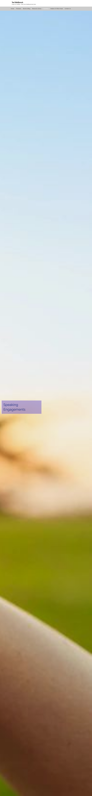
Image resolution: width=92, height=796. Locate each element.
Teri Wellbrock (17, 2)
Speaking (45, 8)
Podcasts (18, 8)
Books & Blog (26, 8)
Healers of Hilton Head (56, 8)
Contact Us (68, 8)
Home (12, 8)
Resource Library (36, 8)
